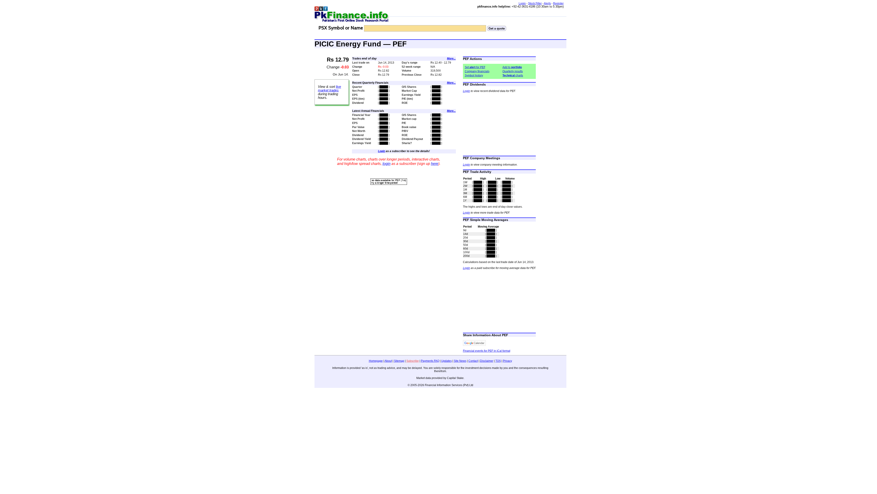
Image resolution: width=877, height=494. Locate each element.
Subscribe (412, 360)
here (434, 163)
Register (558, 3)
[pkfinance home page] (352, 14)
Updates (446, 360)
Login (522, 3)
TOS (498, 360)
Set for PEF (475, 67)
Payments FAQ (430, 360)
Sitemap (399, 360)
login (387, 163)
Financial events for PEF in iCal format (486, 350)
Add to (512, 67)
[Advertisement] (388, 218)
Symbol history (474, 75)
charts (512, 75)
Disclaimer (486, 360)
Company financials (477, 71)
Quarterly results (512, 71)
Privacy (507, 360)
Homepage (376, 360)
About (388, 360)
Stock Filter (535, 3)
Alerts (547, 3)
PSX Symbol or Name (340, 28)
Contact (473, 360)
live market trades (329, 88)
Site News (460, 360)
